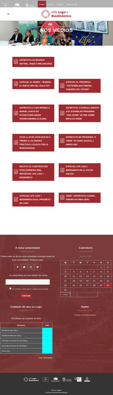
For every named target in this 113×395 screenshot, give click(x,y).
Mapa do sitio (72, 4)
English (60, 4)
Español (51, 4)
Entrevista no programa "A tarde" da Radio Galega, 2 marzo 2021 (81, 141)
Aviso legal (56, 390)
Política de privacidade (56, 392)
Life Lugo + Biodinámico (46, 38)
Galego (42, 4)
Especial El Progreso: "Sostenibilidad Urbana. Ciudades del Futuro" (79, 86)
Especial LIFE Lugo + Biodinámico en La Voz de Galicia (79, 170)
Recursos (62, 38)
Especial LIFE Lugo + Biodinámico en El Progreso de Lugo (35, 199)
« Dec (65, 294)
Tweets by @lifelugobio (85, 315)
